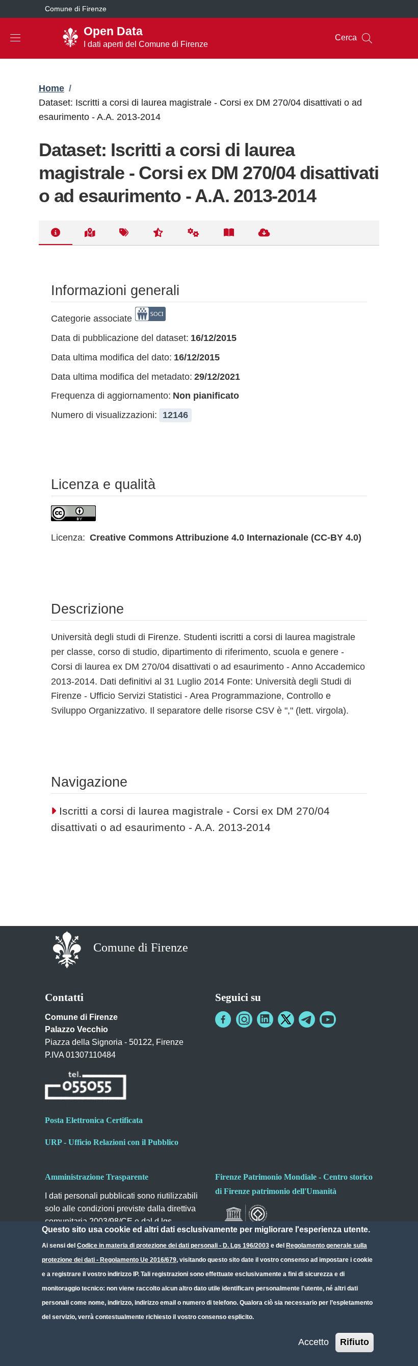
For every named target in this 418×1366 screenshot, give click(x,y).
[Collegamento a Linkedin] (265, 1019)
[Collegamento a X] (286, 1019)
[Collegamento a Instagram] (244, 1019)
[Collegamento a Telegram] (307, 1019)
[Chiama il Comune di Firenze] (85, 1087)
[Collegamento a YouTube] (328, 1019)
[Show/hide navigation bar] (15, 37)
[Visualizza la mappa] (89, 233)
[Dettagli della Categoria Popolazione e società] (150, 318)
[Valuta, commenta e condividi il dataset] (158, 233)
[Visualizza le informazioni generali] (55, 233)
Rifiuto (354, 1342)
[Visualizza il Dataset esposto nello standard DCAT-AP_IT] (229, 233)
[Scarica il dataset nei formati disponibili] (264, 233)
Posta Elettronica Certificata (94, 1120)
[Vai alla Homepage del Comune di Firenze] (67, 948)
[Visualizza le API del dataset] (193, 233)
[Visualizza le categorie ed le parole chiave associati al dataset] (124, 233)
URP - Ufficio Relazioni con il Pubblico (111, 1142)
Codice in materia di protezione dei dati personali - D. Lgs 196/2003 (173, 1245)
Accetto (313, 1342)
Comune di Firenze (76, 9)
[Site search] (367, 38)
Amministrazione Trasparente (96, 1177)
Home (51, 88)
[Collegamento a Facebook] (223, 1019)
